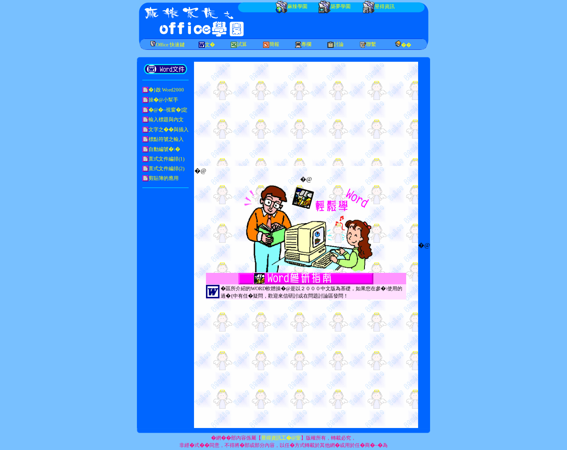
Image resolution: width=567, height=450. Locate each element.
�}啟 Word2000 (166, 90)
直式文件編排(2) (166, 168)
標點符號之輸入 (166, 139)
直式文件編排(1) (166, 159)
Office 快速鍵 (170, 44)
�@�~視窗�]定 (167, 110)
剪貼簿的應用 (163, 178)
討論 (339, 44)
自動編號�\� (164, 149)
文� (210, 44)
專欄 (306, 44)
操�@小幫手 (163, 100)
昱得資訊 (385, 6)
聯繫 (371, 44)
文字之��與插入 (168, 129)
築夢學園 (341, 6)
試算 (242, 44)
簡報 (274, 44)
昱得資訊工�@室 (281, 438)
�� (406, 45)
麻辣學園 (297, 6)
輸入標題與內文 (166, 119)
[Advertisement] (337, 25)
